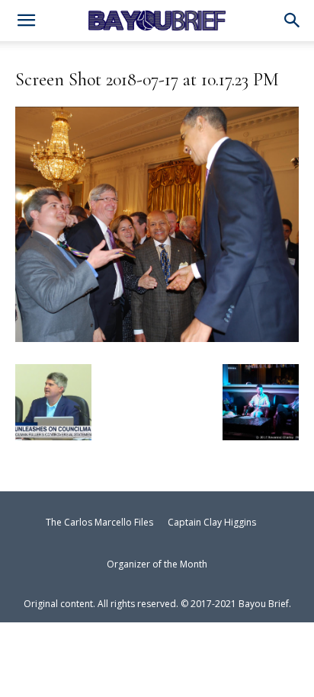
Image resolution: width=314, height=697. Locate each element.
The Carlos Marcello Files (99, 522)
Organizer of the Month (157, 564)
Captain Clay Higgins (212, 522)
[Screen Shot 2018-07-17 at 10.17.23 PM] (157, 335)
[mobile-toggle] (26, 22)
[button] (292, 21)
